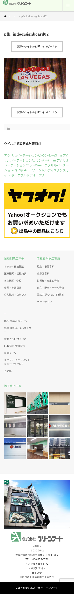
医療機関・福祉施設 (15, 273)
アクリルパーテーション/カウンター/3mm (33, 155)
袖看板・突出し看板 (48, 280)
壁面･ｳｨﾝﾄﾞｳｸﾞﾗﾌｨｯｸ (15, 339)
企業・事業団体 (12, 287)
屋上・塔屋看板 (45, 266)
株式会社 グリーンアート (44, 587)
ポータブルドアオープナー (29, 175)
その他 (8, 371)
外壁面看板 (43, 273)
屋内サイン (10, 353)
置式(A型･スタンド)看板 (50, 294)
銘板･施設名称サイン (16, 321)
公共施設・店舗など (15, 294)
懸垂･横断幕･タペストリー (17, 330)
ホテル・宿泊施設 (14, 266)
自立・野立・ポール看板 (50, 287)
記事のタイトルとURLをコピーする (37, 46)
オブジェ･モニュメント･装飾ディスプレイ (17, 362)
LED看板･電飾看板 (14, 346)
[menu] (68, 6)
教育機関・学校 (12, 280)
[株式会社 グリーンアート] (17, 4)
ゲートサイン (44, 301)
